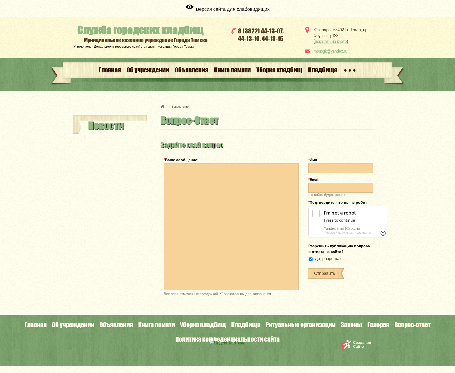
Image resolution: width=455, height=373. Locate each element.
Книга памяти (232, 70)
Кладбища (322, 70)
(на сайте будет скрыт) (326, 194)
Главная (110, 70)
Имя (312, 160)
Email (313, 179)
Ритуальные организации (300, 325)
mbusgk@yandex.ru (330, 51)
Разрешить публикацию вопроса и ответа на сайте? (339, 249)
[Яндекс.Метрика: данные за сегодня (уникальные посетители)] (227, 343)
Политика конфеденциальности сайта (227, 339)
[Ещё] (350, 70)
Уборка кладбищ (279, 70)
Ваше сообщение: (181, 160)
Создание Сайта (362, 344)
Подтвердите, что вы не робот (337, 202)
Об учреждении (148, 70)
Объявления (191, 70)
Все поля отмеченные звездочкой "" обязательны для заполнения (217, 293)
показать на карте (331, 41)
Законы (351, 325)
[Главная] (162, 106)
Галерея (378, 325)
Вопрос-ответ (412, 325)
